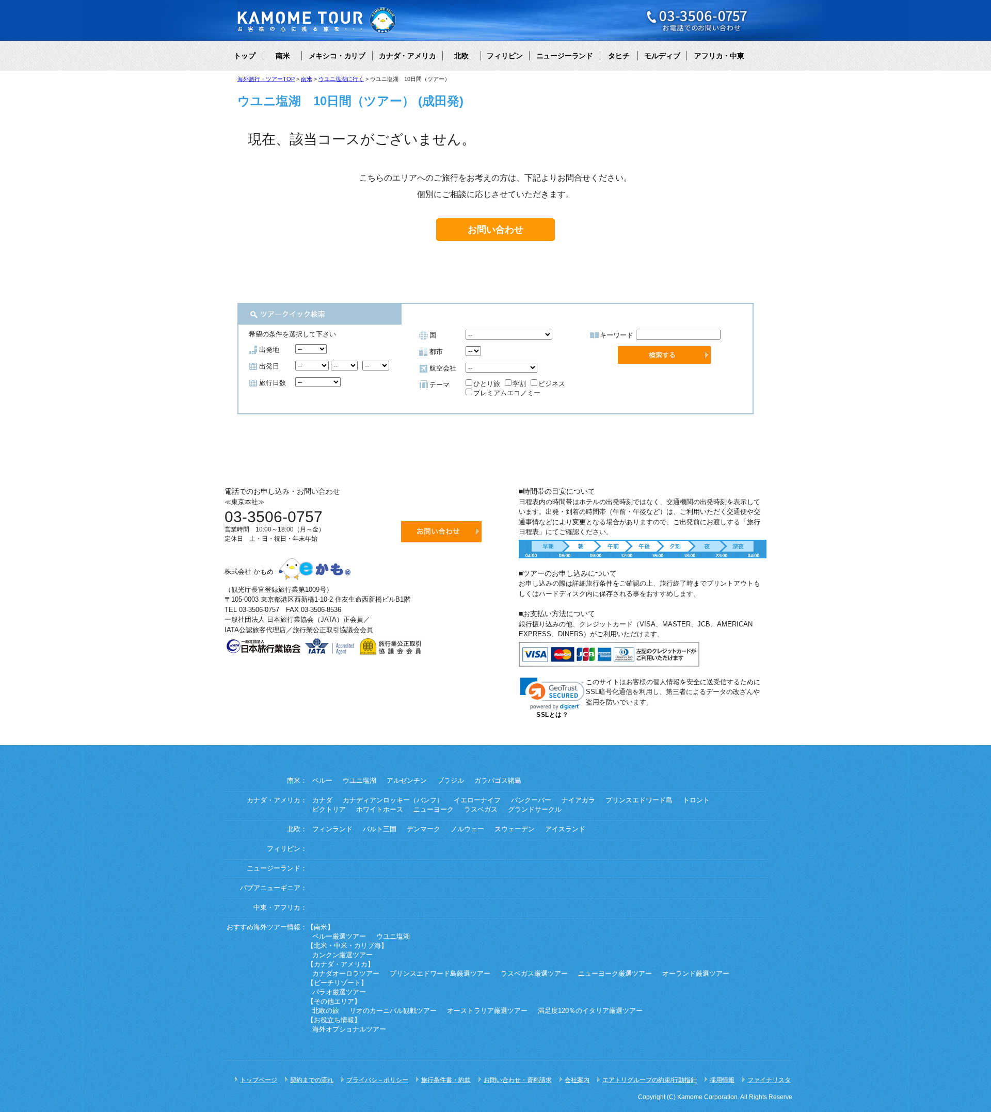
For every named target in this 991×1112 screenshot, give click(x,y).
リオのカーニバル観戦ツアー (393, 1010)
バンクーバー (531, 800)
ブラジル (450, 780)
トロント (696, 800)
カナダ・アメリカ (407, 56)
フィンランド (332, 829)
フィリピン (505, 56)
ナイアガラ (578, 800)
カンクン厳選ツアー (342, 955)
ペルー (322, 780)
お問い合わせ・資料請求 (518, 1080)
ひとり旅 (486, 384)
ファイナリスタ (769, 1080)
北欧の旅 (325, 1010)
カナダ (322, 800)
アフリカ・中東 (719, 56)
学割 (519, 384)
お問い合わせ (495, 229)
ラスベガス (481, 809)
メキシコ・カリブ (337, 56)
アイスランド (565, 829)
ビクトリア (329, 809)
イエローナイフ (477, 800)
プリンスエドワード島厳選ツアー (440, 973)
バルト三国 (379, 829)
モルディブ (662, 56)
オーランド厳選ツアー (695, 973)
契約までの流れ (311, 1080)
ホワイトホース (379, 809)
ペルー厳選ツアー (339, 936)
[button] (552, 694)
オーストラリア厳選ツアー (487, 1010)
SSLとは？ (552, 714)
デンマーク (423, 829)
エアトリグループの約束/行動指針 (649, 1080)
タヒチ (619, 56)
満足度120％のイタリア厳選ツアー (590, 1010)
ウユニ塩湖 (359, 780)
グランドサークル (535, 809)
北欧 (461, 56)
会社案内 (577, 1080)
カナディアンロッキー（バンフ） (393, 800)
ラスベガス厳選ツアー (534, 973)
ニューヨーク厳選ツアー (615, 973)
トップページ (258, 1080)
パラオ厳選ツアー (339, 992)
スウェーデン (514, 829)
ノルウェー (467, 829)
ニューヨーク (433, 809)
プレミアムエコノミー (506, 393)
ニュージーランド (564, 56)
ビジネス (551, 384)
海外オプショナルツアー (349, 1029)
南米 (283, 56)
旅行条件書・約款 (446, 1080)
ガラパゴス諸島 (497, 780)
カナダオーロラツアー (345, 973)
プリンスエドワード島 (639, 800)
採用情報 (722, 1080)
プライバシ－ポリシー (377, 1080)
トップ (244, 56)
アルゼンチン (407, 780)
